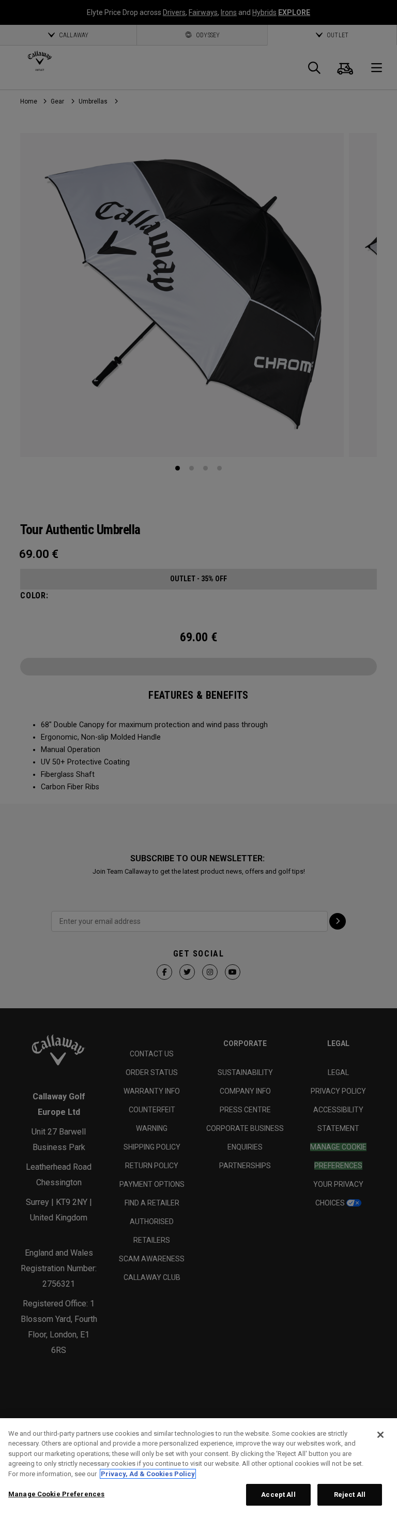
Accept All (278, 1494)
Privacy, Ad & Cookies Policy (148, 1474)
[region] (198, 1467)
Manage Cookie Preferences (56, 1494)
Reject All (349, 1494)
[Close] (380, 1434)
